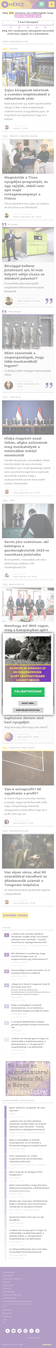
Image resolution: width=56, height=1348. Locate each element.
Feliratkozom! (28, 691)
